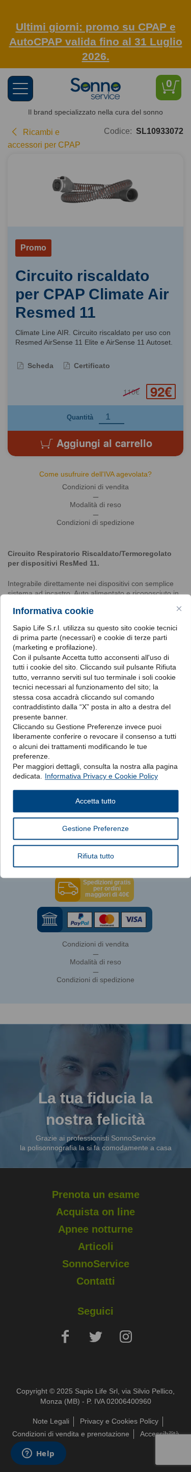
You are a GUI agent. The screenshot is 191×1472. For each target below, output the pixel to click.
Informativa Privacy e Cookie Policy (101, 776)
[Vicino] (179, 608)
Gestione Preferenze (95, 828)
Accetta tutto (95, 801)
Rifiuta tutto (95, 856)
